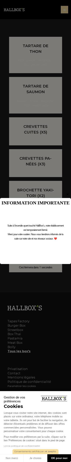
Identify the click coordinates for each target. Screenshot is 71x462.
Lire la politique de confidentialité (22, 445)
